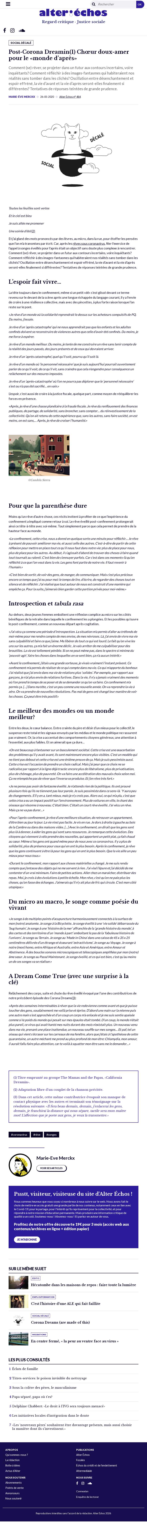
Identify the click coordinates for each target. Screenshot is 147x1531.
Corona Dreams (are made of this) (60, 1322)
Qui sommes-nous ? (16, 1454)
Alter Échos (83, 1454)
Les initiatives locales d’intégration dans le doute (50, 1415)
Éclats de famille (25, 1369)
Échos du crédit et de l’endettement (96, 1465)
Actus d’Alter (12, 1470)
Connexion (82, 1491)
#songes (51, 1134)
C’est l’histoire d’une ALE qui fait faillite (65, 1304)
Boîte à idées (12, 1465)
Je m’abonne (27, 1239)
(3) (73, 998)
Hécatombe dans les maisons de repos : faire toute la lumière (83, 1285)
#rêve (36, 1134)
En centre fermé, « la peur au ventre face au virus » (75, 1341)
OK (140, 4)
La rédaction (12, 1460)
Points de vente (14, 1487)
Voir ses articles (51, 1168)
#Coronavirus (19, 1134)
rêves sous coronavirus (89, 243)
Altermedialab (84, 1470)
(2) (33, 231)
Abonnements (13, 1482)
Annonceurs (12, 1493)
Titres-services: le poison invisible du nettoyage (49, 1378)
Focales (80, 1460)
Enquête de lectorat (87, 1496)
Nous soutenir (13, 1498)
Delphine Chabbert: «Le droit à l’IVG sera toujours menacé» (58, 1406)
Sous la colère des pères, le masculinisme (44, 1387)
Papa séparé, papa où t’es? (32, 1397)
